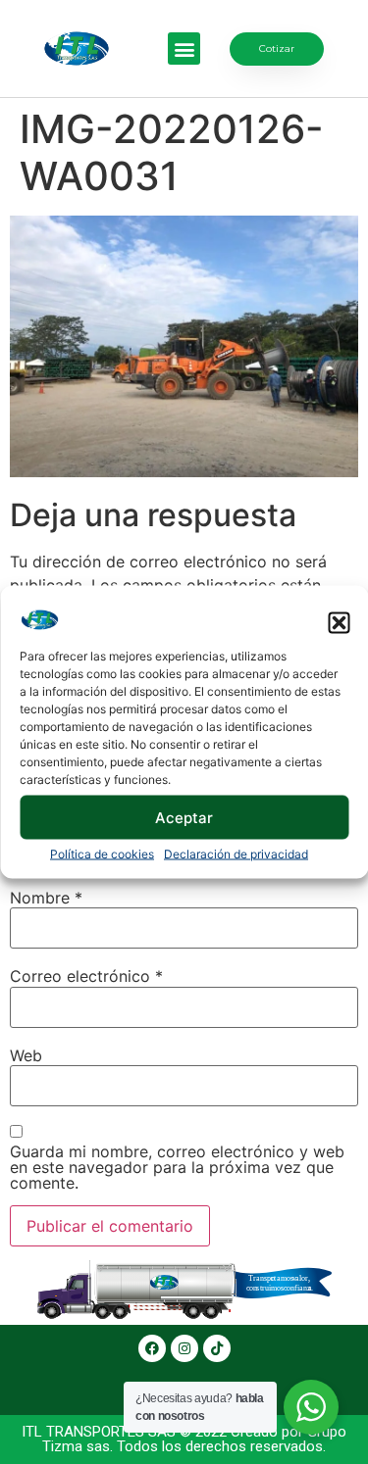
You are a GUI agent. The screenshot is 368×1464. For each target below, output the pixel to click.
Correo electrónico (86, 976)
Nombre (46, 897)
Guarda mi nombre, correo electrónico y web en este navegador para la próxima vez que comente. (177, 1167)
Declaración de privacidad (236, 854)
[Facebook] (152, 1348)
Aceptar (184, 816)
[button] (338, 623)
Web (26, 1055)
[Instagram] (184, 1348)
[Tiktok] (217, 1348)
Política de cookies (102, 854)
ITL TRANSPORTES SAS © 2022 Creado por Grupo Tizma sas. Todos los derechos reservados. (184, 1439)
